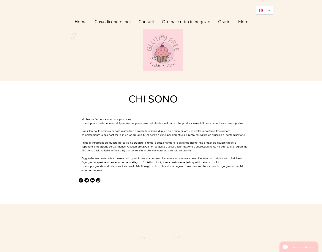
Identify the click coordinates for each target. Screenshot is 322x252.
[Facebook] (81, 180)
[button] (74, 35)
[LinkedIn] (92, 180)
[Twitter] (86, 180)
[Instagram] (98, 180)
